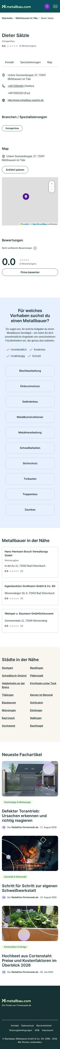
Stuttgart (7, 667)
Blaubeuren (9, 702)
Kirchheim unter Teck (43, 683)
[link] (30, 562)
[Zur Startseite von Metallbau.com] (16, 6)
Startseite (7, 18)
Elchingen (36, 710)
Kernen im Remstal (41, 694)
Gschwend (8, 725)
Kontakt (15, 1025)
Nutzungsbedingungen (20, 1030)
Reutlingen (36, 667)
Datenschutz (27, 1025)
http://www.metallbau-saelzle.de (26, 100)
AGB (37, 1030)
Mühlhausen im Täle (27, 18)
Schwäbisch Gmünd (14, 675)
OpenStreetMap (39, 224)
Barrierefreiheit (44, 1025)
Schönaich (36, 702)
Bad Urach (8, 718)
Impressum (47, 1030)
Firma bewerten (30, 272)
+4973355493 (16, 86)
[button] (47, 6)
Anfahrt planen (15, 169)
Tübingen (8, 694)
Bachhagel (36, 725)
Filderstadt (36, 675)
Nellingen (36, 718)
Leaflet (25, 224)
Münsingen (9, 710)
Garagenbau (12, 128)
